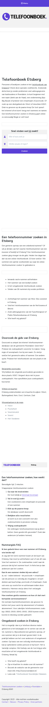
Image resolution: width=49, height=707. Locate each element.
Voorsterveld (13, 412)
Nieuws (13, 702)
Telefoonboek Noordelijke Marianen (31, 674)
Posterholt (12, 409)
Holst (10, 405)
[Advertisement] (24, 54)
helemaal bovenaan (30, 495)
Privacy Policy (23, 702)
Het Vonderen (13, 418)
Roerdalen (36, 686)
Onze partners (36, 702)
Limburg (27, 686)
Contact (5, 702)
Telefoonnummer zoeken (12, 686)
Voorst (10, 415)
